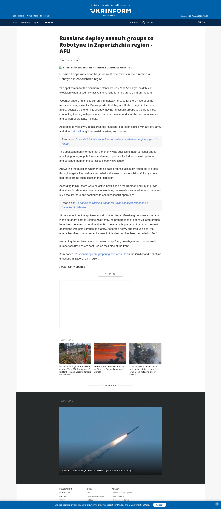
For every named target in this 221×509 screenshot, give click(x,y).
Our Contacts (118, 496)
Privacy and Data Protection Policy (133, 505)
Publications (65, 489)
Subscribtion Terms (121, 500)
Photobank (45, 16)
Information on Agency (122, 493)
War (15, 22)
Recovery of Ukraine (95, 496)
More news (110, 385)
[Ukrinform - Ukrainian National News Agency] (110, 10)
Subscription (19, 16)
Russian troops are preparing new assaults (101, 254)
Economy (25, 22)
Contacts (133, 22)
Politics (90, 500)
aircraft (77, 131)
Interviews (65, 493)
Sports (37, 22)
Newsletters (32, 16)
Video (62, 500)
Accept (159, 505)
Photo (62, 496)
